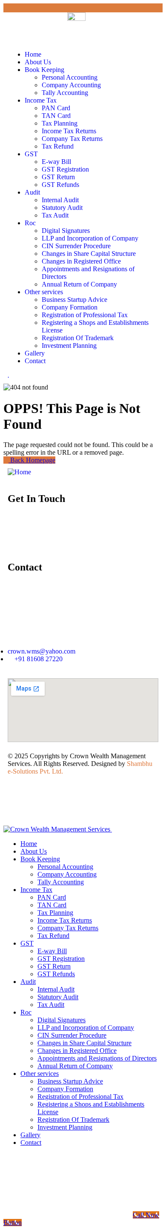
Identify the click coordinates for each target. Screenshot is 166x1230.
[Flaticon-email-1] (56, 532)
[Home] (19, 472)
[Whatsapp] (18, 532)
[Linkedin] (131, 532)
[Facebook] (93, 532)
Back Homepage (32, 460)
